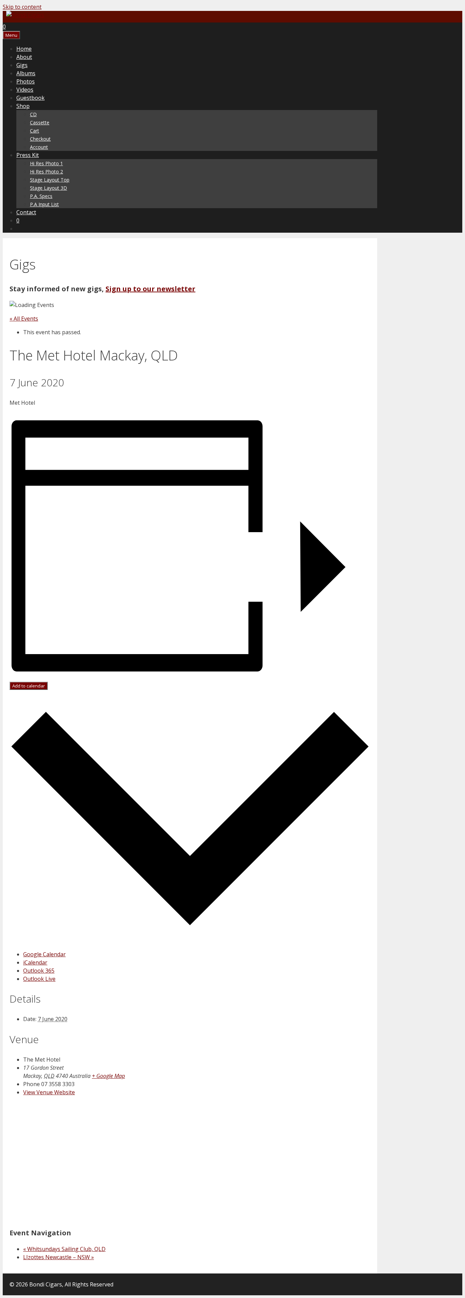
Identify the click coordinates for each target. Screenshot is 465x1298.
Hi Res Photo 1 (46, 163)
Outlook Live (39, 979)
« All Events (24, 318)
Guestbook (30, 98)
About (24, 57)
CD (33, 114)
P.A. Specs (41, 196)
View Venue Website (49, 1092)
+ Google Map (108, 1076)
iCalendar (35, 962)
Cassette (39, 122)
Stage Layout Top (49, 179)
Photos (25, 81)
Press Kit (27, 155)
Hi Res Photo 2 (46, 171)
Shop (23, 106)
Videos (24, 89)
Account (39, 147)
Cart (34, 130)
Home (24, 48)
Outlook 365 (38, 970)
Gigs (22, 65)
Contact (26, 212)
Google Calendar (44, 954)
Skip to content (22, 7)
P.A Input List (44, 204)
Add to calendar (28, 686)
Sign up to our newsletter (150, 288)
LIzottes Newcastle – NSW (58, 1257)
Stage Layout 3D (48, 188)
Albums (25, 73)
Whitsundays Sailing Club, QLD (64, 1249)
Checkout (40, 139)
